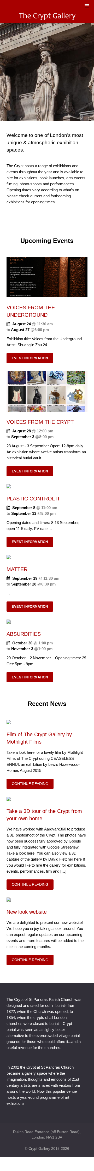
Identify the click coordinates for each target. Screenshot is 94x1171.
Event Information (30, 358)
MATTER (17, 569)
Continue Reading (30, 784)
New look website (27, 912)
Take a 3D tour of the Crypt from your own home (44, 814)
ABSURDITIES (24, 634)
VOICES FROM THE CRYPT (40, 422)
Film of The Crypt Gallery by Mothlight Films (39, 738)
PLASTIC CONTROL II (33, 498)
